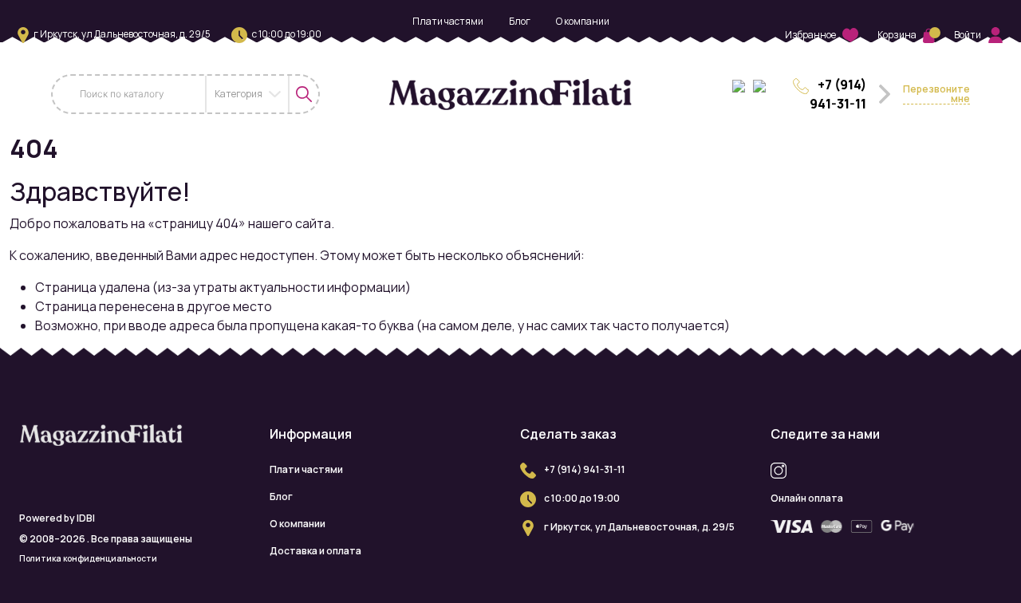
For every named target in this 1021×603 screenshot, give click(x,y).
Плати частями (447, 21)
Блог (519, 21)
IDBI (86, 518)
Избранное (810, 34)
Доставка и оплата (510, 48)
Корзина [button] (897, 34)
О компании (582, 21)
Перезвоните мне (936, 94)
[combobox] (247, 94)
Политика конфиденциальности (88, 558)
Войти (967, 34)
